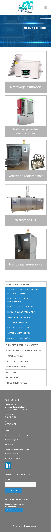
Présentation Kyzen (16, 294)
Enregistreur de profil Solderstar (22, 345)
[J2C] (25, 7)
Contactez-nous (13, 510)
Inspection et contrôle (16, 383)
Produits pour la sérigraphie (20, 307)
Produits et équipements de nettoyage (23, 290)
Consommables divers (16, 367)
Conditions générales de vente (17, 436)
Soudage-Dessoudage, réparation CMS (23, 350)
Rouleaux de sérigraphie (18, 328)
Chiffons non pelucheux (18, 333)
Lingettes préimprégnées (18, 338)
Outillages (11, 372)
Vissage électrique (14, 356)
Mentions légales (11, 440)
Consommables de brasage (18, 284)
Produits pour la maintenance (21, 312)
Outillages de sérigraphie (18, 361)
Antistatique (12, 378)
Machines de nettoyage (18, 317)
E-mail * (8, 479)
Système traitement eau (18, 322)
